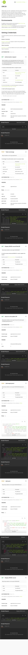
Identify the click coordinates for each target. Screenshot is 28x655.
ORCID (21, 102)
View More (14, 129)
